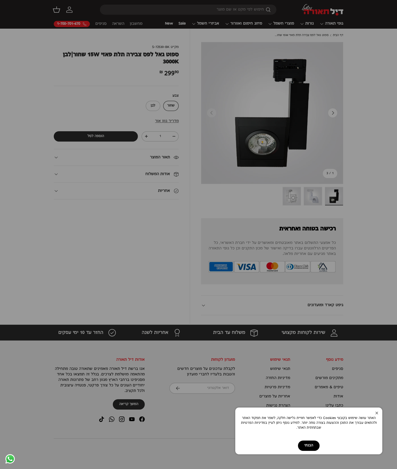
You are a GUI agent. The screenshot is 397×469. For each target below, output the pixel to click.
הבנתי (308, 445)
